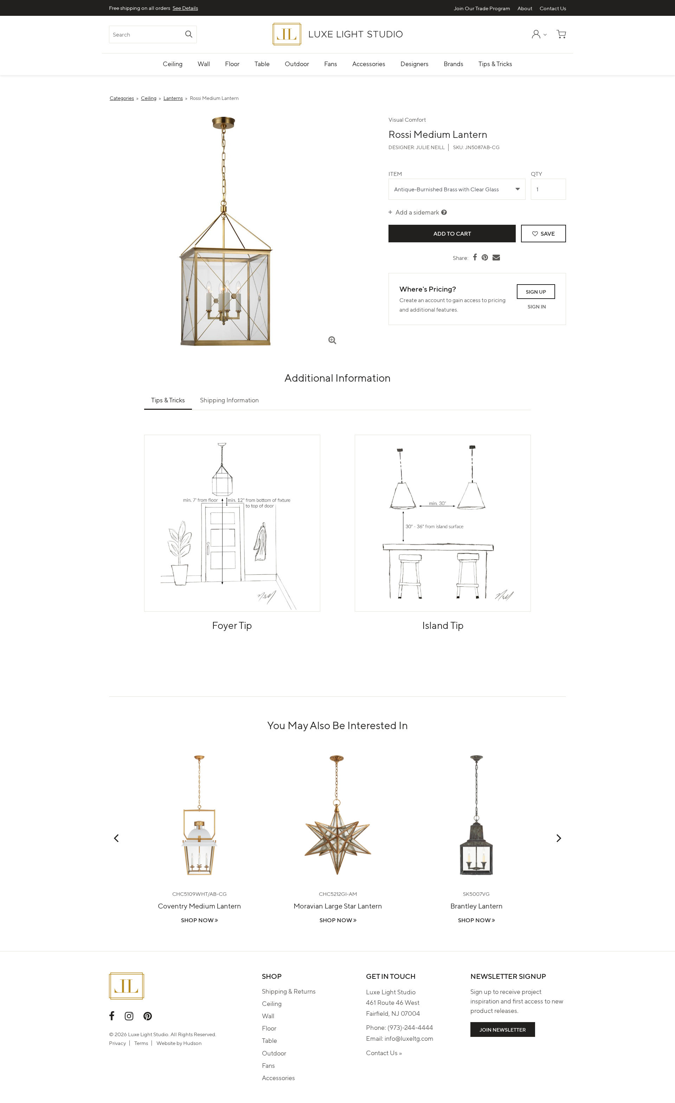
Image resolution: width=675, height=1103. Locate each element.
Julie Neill (430, 147)
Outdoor (274, 1053)
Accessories (278, 1077)
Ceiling (148, 98)
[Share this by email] (496, 257)
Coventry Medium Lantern (199, 905)
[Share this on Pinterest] (485, 257)
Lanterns (173, 98)
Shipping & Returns (289, 991)
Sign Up (536, 291)
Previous (116, 838)
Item (395, 173)
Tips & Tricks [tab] (168, 400)
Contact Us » (384, 1052)
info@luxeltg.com (409, 1038)
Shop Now (198, 920)
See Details (185, 8)
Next (559, 838)
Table (269, 1040)
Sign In (537, 306)
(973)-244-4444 (410, 1027)
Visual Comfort (407, 119)
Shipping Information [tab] (229, 400)
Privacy (117, 1042)
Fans (268, 1065)
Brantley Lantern (476, 905)
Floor (269, 1028)
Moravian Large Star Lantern (338, 905)
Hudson (192, 1042)
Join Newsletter (503, 1029)
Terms (141, 1042)
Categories (122, 98)
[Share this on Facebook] (475, 257)
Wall (268, 1016)
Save (547, 233)
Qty (536, 173)
